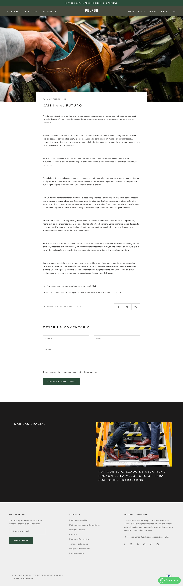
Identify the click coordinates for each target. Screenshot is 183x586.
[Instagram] (131, 544)
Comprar (13, 11)
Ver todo (31, 11)
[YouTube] (144, 544)
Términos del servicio (78, 544)
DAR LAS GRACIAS (30, 423)
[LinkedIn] (158, 544)
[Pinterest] (138, 544)
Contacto (73, 534)
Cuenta (141, 11)
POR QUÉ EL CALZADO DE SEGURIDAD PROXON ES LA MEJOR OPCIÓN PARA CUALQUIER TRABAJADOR (132, 476)
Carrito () (168, 11)
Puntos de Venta (76, 553)
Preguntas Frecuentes (79, 539)
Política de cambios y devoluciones (84, 525)
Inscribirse (21, 540)
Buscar (153, 11)
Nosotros (49, 11)
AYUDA (131, 11)
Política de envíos (77, 529)
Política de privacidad (78, 520)
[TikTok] (151, 544)
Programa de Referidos (79, 548)
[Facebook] (125, 544)
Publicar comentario (61, 381)
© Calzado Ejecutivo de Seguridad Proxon (37, 575)
